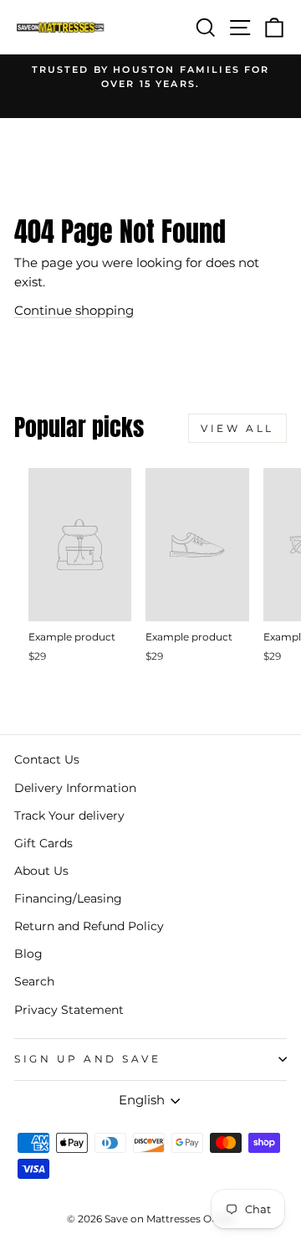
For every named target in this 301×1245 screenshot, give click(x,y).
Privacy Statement (69, 1009)
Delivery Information (75, 788)
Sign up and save (87, 1059)
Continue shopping (74, 310)
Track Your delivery (69, 815)
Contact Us (46, 759)
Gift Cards (43, 843)
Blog (28, 953)
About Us (41, 870)
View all (237, 428)
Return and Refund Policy (89, 926)
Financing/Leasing (68, 898)
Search (34, 981)
